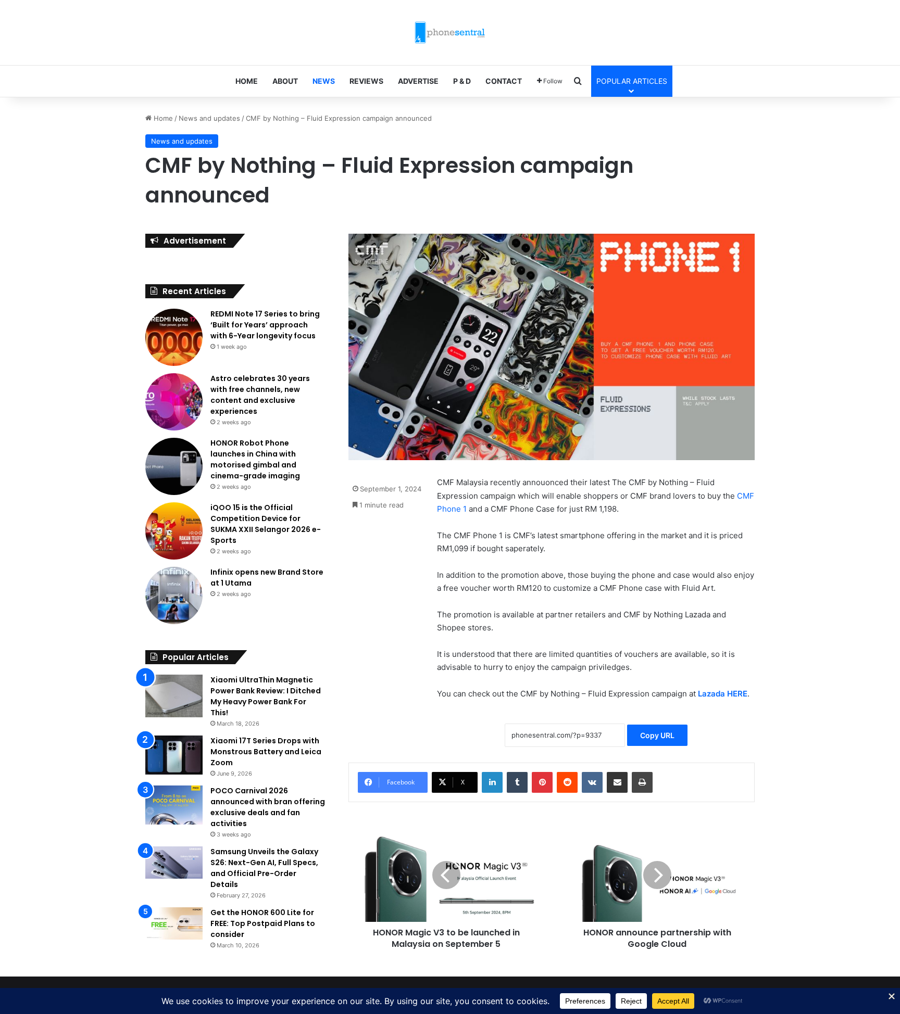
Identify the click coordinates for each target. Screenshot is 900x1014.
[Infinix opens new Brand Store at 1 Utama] (174, 595)
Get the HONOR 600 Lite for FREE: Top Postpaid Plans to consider (262, 923)
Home (162, 118)
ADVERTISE (418, 81)
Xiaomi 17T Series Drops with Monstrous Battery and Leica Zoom (265, 752)
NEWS (323, 81)
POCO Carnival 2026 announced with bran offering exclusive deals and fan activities (267, 807)
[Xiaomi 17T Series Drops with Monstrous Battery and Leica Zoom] (174, 755)
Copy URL (657, 735)
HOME (246, 81)
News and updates (209, 118)
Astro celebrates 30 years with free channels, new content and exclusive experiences (260, 394)
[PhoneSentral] (450, 32)
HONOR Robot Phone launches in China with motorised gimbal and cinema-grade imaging (255, 459)
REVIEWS (366, 81)
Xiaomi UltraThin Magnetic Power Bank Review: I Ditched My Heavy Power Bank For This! (265, 696)
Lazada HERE (722, 694)
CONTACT (503, 81)
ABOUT (285, 81)
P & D (462, 81)
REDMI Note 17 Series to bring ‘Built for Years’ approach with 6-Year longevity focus (265, 325)
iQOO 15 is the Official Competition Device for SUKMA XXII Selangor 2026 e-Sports (265, 524)
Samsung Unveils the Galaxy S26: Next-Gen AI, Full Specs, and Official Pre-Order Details (264, 868)
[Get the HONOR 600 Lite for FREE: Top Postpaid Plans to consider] (174, 923)
